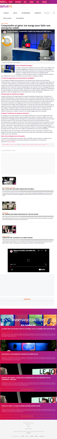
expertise (36, 144)
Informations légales (28, 423)
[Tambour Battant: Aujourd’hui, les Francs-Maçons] (9, 229)
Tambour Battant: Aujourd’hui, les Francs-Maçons (17, 237)
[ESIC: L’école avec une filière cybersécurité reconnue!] (9, 181)
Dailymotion (42, 436)
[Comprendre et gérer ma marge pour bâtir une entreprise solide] (8, 69)
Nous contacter (28, 428)
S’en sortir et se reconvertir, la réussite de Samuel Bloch (19, 354)
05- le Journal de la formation (8, 187)
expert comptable (30, 144)
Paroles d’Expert (11, 141)
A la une (11, 144)
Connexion (28, 432)
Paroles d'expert (4, 23)
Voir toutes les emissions (27, 389)
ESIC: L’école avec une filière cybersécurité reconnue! (18, 189)
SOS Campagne (5, 212)
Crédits (28, 426)
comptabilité (23, 144)
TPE (46, 144)
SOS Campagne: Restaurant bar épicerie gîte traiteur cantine (20, 214)
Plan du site (28, 424)
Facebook (32, 436)
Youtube (22, 436)
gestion (40, 144)
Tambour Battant (6, 236)
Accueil (15, 144)
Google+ (36, 436)
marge (43, 144)
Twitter (26, 436)
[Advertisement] (26, 163)
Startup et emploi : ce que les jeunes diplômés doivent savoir (20, 406)
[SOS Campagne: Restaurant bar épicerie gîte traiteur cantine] (9, 206)
